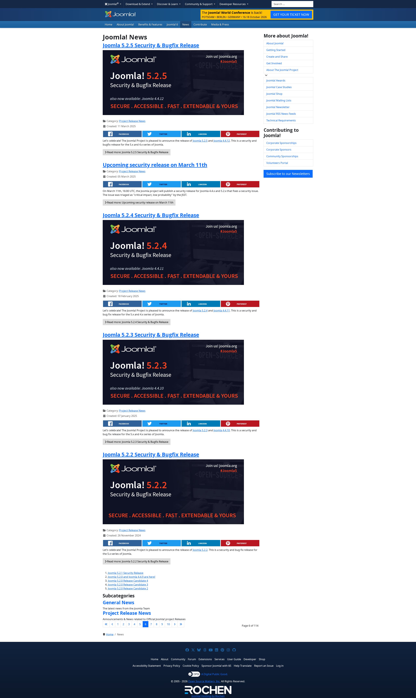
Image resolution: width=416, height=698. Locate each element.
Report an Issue (263, 665)
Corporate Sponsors (278, 149)
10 (168, 624)
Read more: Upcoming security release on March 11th (139, 202)
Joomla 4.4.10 (222, 430)
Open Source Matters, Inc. (204, 681)
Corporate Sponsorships (281, 143)
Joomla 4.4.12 (222, 140)
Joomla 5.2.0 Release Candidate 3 (128, 584)
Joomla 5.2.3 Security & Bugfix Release (151, 334)
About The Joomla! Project (282, 70)
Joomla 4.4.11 (222, 310)
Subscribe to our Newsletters (288, 173)
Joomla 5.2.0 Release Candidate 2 (128, 588)
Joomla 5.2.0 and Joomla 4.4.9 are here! (131, 577)
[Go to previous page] (112, 624)
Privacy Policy (171, 665)
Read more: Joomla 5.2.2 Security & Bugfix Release (137, 561)
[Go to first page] (106, 624)
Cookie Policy (191, 665)
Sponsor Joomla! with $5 (216, 665)
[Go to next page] (175, 624)
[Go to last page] (180, 624)
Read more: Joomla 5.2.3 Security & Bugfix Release (137, 442)
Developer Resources (233, 4)
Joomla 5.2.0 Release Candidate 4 (128, 580)
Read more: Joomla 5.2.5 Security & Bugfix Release (137, 152)
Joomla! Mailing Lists (278, 100)
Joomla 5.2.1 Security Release (125, 573)
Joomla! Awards (275, 80)
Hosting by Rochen (208, 696)
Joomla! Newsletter (278, 107)
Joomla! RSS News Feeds (281, 114)
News (185, 24)
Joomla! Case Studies (279, 87)
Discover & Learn (168, 4)
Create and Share (277, 56)
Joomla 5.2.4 (200, 310)
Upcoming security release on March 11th (155, 164)
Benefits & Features (150, 24)
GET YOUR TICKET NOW (291, 14)
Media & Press (220, 24)
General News (118, 602)
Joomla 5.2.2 (200, 550)
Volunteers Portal (277, 163)
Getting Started (275, 50)
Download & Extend (138, 4)
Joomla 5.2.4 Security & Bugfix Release (151, 215)
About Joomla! (125, 24)
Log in (280, 665)
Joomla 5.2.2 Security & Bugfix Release (151, 454)
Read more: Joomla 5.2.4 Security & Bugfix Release (137, 322)
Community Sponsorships (282, 156)
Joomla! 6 (172, 24)
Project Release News (132, 121)
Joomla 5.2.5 (200, 140)
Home (108, 24)
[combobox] (292, 4)
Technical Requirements (281, 120)
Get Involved (274, 63)
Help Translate (243, 665)
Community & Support (199, 4)
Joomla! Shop (274, 94)
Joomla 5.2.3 (200, 430)
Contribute (200, 24)
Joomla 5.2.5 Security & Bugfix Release (151, 45)
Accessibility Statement (147, 665)
